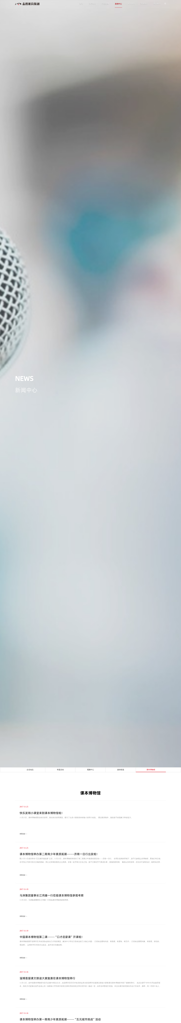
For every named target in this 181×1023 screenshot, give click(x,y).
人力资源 (131, 4)
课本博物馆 (151, 769)
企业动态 (30, 769)
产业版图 (105, 4)
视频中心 (90, 769)
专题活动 (60, 769)
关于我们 (92, 4)
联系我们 (144, 4)
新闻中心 (118, 4)
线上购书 (157, 4)
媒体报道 (120, 769)
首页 (81, 4)
